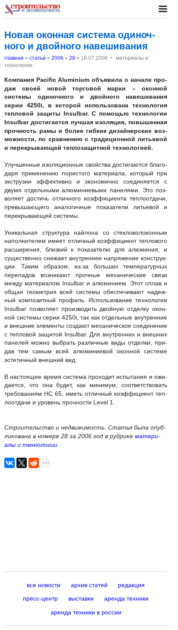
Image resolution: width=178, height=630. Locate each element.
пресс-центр (40, 598)
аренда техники (126, 598)
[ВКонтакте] (9, 463)
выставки (81, 598)
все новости (43, 585)
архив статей (89, 585)
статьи (37, 58)
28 (72, 58)
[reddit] (34, 463)
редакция (131, 585)
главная (14, 58)
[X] (21, 463)
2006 (57, 58)
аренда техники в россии (86, 612)
